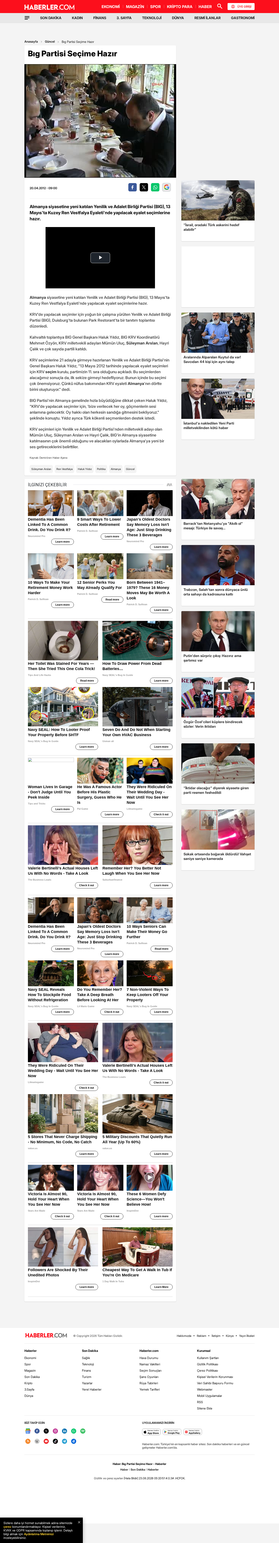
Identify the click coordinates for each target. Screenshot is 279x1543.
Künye (230, 1335)
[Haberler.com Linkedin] (64, 1431)
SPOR (155, 6)
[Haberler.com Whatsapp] (73, 1431)
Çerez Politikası (207, 1370)
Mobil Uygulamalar (209, 1396)
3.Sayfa (29, 1389)
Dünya (28, 1396)
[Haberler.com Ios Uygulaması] (151, 1432)
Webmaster (205, 1389)
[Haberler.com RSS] (27, 1441)
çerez (7, 1526)
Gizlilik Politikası (207, 1364)
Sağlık (86, 1358)
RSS (200, 1402)
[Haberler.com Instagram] (55, 1431)
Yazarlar (87, 1383)
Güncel (50, 41)
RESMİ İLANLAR (207, 18)
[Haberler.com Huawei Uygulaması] (193, 1432)
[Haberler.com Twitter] (46, 1431)
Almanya (116, 469)
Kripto (28, 1383)
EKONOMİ (111, 6)
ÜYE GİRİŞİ (244, 6)
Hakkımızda (184, 1335)
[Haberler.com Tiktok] (55, 1441)
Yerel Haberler (92, 1389)
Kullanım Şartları (208, 1358)
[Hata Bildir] (131, 1478)
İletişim (216, 1335)
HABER (205, 6)
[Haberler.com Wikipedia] (37, 1441)
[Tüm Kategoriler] (27, 17)
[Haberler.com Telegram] (64, 1441)
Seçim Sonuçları (151, 1370)
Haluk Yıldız (85, 469)
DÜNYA (178, 18)
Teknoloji (88, 1364)
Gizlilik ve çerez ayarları (108, 1478)
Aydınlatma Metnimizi (39, 1534)
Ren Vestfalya (64, 469)
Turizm (86, 1377)
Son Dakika (32, 1377)
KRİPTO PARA (179, 6)
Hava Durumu (149, 1358)
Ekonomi (30, 1358)
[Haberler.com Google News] (27, 1431)
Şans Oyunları (149, 1377)
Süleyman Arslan (41, 469)
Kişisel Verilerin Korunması (215, 1377)
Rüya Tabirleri (149, 1383)
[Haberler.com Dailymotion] (73, 1441)
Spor (27, 1364)
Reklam (201, 1335)
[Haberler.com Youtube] (46, 1441)
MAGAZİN (135, 6)
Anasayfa (31, 41)
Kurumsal (204, 1350)
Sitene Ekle (204, 1408)
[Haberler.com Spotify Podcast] (82, 1431)
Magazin (30, 1370)
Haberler (30, 1350)
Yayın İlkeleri (247, 1335)
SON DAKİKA (50, 18)
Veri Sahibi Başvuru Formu (215, 1383)
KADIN (77, 18)
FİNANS (99, 18)
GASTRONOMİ (243, 18)
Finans (86, 1370)
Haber (124, 1469)
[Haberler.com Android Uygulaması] (172, 1432)
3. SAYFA (124, 18)
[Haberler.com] (46, 1335)
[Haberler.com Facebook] (37, 1431)
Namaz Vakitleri (150, 1364)
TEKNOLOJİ (152, 18)
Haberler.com (149, 1350)
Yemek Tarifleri (150, 1389)
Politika (101, 469)
